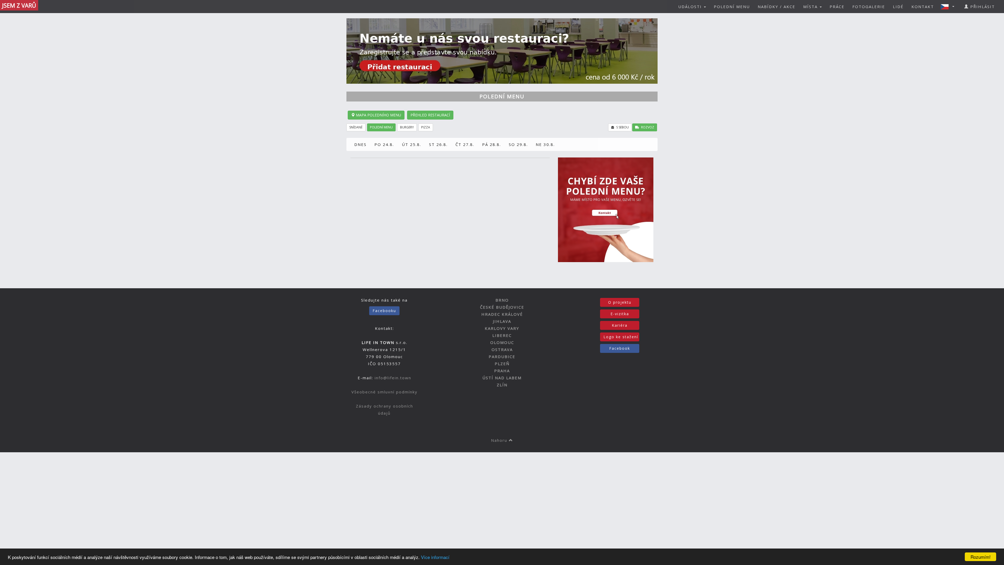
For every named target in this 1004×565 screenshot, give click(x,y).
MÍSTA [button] (811, 6)
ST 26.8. (438, 144)
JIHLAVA (502, 321)
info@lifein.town (393, 377)
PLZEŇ (502, 363)
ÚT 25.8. (411, 144)
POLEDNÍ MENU (732, 6)
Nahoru (500, 440)
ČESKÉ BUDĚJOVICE (502, 307)
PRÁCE (837, 6)
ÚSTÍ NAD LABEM (502, 377)
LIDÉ (898, 6)
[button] (949, 6)
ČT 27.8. (464, 144)
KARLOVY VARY (502, 328)
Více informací (435, 557)
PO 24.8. (384, 144)
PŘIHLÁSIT (982, 6)
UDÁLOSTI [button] (690, 6)
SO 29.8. (518, 144)
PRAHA (502, 370)
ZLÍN (502, 384)
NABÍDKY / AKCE (776, 6)
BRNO (502, 300)
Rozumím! (981, 556)
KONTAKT (922, 6)
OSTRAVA (502, 349)
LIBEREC (502, 335)
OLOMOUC (502, 342)
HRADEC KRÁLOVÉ (502, 314)
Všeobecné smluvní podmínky (384, 391)
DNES (360, 144)
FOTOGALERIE (868, 6)
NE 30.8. (545, 144)
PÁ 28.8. (491, 144)
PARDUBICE (502, 356)
